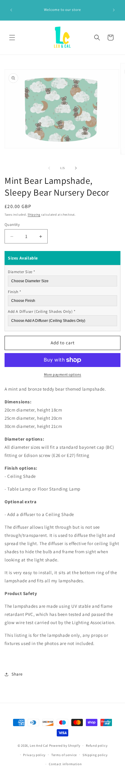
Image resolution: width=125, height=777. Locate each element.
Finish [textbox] (14, 291)
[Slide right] (76, 168)
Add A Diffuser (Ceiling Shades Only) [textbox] (42, 311)
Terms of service (64, 755)
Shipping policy (95, 755)
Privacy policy (34, 755)
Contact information (65, 764)
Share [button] (17, 674)
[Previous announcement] (11, 10)
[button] (12, 37)
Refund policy (96, 745)
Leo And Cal (39, 745)
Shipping (34, 215)
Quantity (12, 224)
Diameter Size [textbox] (21, 271)
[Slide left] (49, 168)
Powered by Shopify (64, 745)
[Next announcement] (113, 10)
